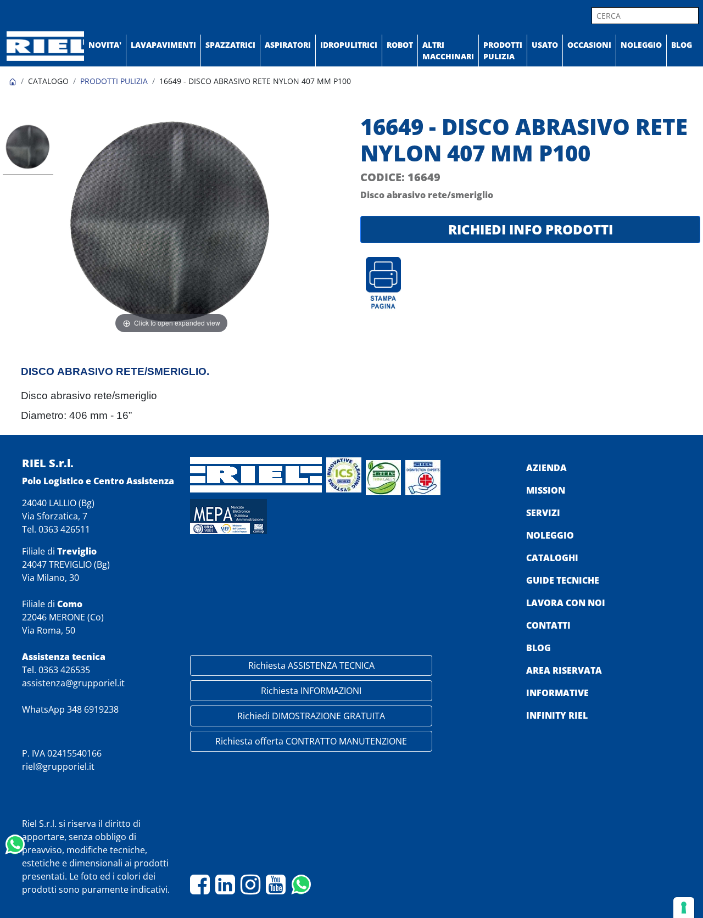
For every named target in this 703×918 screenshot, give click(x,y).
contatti (548, 625)
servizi (543, 513)
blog (538, 648)
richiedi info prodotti (530, 229)
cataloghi (552, 558)
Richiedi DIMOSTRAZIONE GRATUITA (311, 716)
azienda (546, 468)
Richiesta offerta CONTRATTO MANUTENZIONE (311, 741)
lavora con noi (565, 603)
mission (545, 490)
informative (557, 693)
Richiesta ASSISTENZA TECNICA (311, 665)
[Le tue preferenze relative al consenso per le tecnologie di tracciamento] (683, 907)
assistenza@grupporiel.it (73, 683)
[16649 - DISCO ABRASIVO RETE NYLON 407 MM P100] (28, 148)
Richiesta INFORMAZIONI (311, 691)
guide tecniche (562, 580)
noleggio (550, 535)
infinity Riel (557, 715)
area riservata (564, 670)
